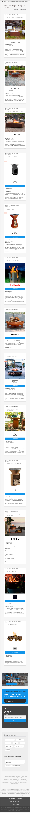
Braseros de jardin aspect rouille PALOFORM (13, 761)
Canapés (8, 749)
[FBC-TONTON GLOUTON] (15, 181)
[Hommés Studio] (15, 648)
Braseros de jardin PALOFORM (13, 765)
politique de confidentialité (21, 723)
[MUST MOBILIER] (15, 489)
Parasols (22, 743)
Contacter (15, 185)
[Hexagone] (15, 233)
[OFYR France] (15, 434)
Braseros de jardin (10, 739)
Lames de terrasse (19, 746)
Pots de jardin (20, 739)
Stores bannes (9, 746)
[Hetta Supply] (15, 381)
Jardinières (8, 743)
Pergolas (16, 743)
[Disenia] (15, 538)
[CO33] (15, 596)
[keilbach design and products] (15, 285)
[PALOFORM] (15, 41)
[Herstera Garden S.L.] (15, 334)
